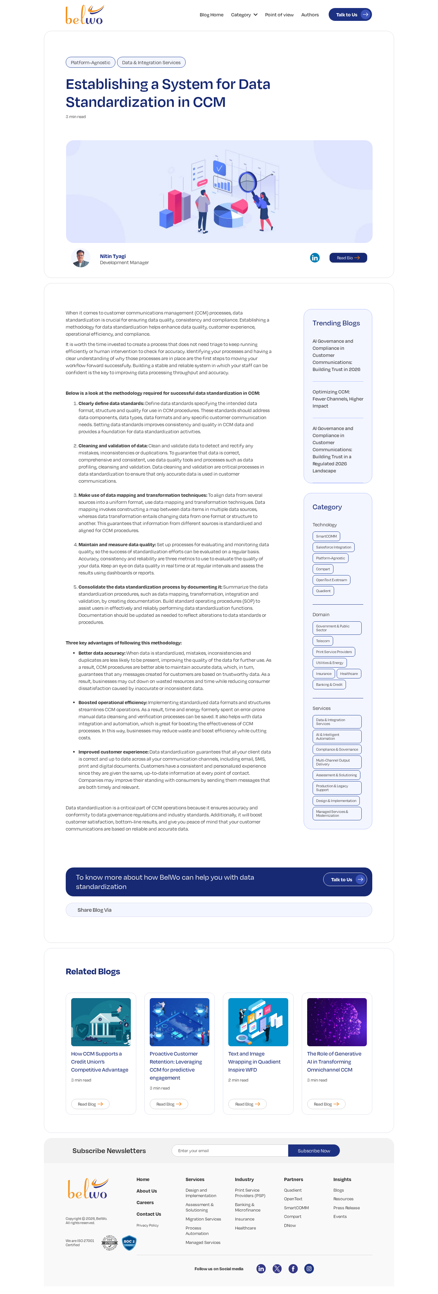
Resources (343, 1198)
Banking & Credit (329, 684)
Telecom (323, 641)
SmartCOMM (326, 536)
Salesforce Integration (333, 547)
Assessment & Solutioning (336, 775)
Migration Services (203, 1218)
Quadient (323, 591)
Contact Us (149, 1214)
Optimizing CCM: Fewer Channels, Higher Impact (338, 399)
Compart (323, 569)
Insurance (324, 673)
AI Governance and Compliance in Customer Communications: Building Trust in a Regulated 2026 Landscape (333, 449)
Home (143, 1179)
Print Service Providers (334, 652)
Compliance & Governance (337, 749)
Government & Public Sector (333, 628)
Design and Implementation (201, 1192)
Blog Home (211, 14)
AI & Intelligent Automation (327, 736)
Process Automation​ (197, 1230)
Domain (321, 614)
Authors (310, 14)
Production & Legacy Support (332, 788)
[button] (244, 14)
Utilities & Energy (329, 662)
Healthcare (349, 673)
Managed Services (203, 1242)
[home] (85, 14)
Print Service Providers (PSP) (250, 1192)
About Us (147, 1191)
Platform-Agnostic (90, 62)
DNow (290, 1225)
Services (322, 708)
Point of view (279, 14)
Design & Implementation (336, 800)
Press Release (346, 1207)
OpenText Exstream (331, 580)
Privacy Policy (148, 1225)
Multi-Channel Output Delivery (333, 762)
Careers (145, 1202)
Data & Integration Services (151, 62)
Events (340, 1216)
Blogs (338, 1190)
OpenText (293, 1198)
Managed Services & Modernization (332, 813)
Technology (325, 524)
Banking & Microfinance (247, 1207)
